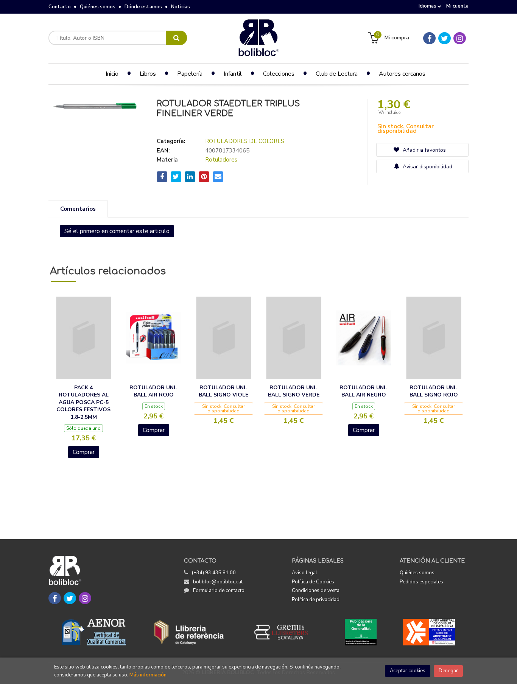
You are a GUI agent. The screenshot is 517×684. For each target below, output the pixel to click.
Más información (148, 675)
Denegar (448, 670)
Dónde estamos (143, 6)
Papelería (189, 74)
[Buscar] (176, 38)
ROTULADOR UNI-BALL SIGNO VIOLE (223, 391)
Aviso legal (304, 572)
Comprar (84, 452)
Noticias (180, 6)
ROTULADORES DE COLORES (244, 141)
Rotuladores (221, 159)
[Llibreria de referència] (189, 632)
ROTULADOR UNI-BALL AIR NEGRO (363, 391)
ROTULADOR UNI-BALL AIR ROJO (153, 391)
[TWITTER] (444, 38)
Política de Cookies (313, 581)
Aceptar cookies (407, 670)
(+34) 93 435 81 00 (214, 572)
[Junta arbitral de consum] (429, 632)
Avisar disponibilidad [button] (426, 166)
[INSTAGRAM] (459, 38)
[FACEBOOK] (429, 38)
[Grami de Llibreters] (285, 632)
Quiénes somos (97, 6)
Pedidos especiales (421, 581)
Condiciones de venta (315, 590)
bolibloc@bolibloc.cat (218, 581)
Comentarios (78, 209)
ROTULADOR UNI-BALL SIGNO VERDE (293, 391)
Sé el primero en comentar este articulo (117, 231)
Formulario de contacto (218, 590)
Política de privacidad (315, 599)
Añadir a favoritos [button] (423, 150)
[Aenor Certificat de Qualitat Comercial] (94, 632)
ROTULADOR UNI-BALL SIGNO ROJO (434, 391)
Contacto (59, 6)
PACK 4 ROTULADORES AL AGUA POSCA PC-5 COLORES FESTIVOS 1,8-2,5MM (83, 402)
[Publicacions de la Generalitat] (360, 632)
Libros (148, 74)
